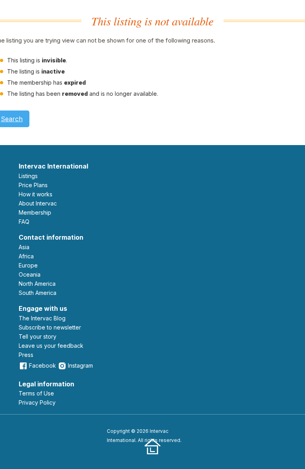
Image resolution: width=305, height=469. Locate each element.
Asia (24, 247)
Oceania (30, 274)
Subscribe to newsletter (50, 327)
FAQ (24, 221)
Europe (28, 265)
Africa (26, 256)
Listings (28, 175)
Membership (35, 212)
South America (37, 292)
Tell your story (37, 336)
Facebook (42, 365)
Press (26, 354)
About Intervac (38, 203)
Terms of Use (36, 393)
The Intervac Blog (42, 318)
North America (37, 283)
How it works (35, 194)
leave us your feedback (51, 345)
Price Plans (33, 185)
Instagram (80, 365)
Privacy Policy (37, 402)
